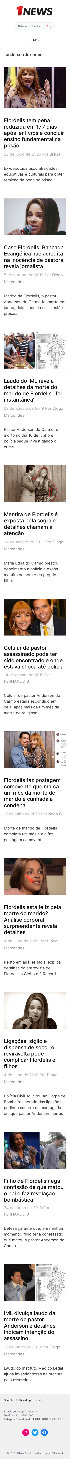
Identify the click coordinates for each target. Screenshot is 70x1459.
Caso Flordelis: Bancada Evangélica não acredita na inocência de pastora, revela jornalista (34, 256)
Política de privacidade (29, 1400)
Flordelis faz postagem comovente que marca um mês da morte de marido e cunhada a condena (32, 793)
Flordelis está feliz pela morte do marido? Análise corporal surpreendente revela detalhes (32, 920)
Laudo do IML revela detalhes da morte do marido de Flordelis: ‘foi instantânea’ (33, 390)
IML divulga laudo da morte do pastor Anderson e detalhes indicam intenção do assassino (29, 1326)
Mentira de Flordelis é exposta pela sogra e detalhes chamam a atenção (31, 523)
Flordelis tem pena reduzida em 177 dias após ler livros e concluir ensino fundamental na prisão (34, 133)
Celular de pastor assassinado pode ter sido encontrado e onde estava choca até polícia (34, 657)
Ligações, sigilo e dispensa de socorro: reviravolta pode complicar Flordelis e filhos (30, 1053)
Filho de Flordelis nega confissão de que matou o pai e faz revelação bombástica (34, 1190)
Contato (9, 1400)
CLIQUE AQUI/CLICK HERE (47, 1419)
